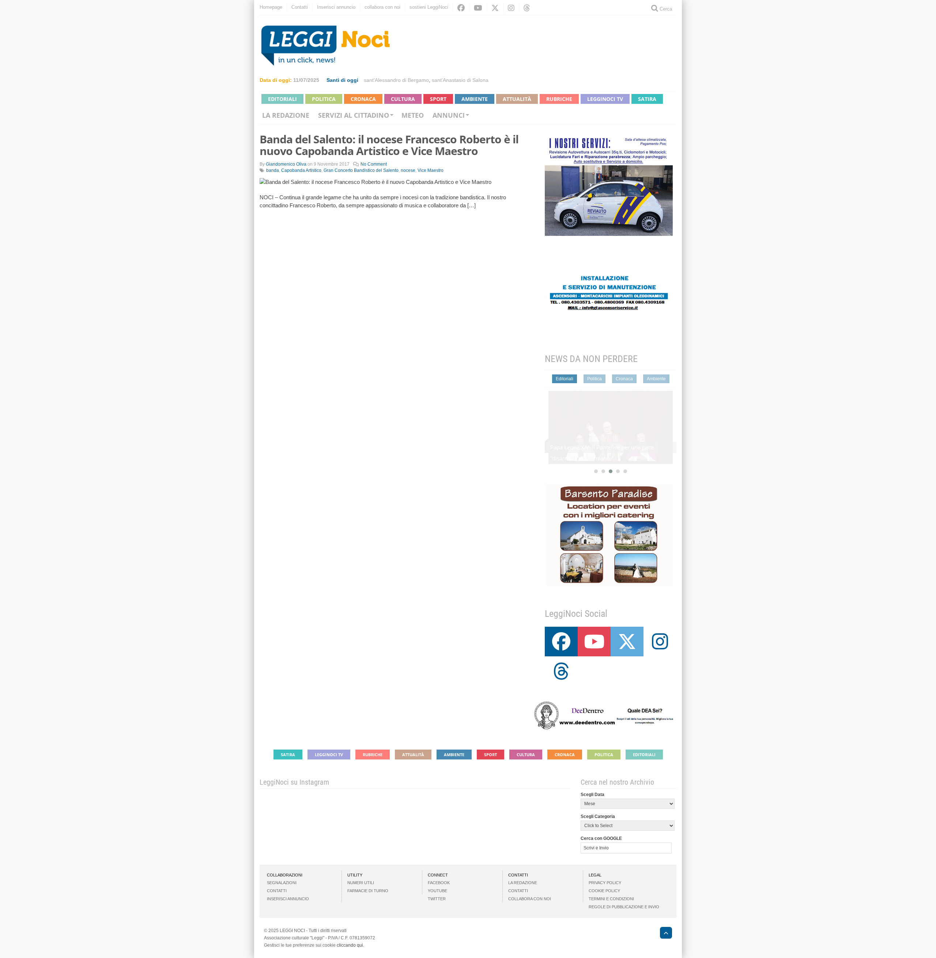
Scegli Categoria (598, 816)
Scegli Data (592, 794)
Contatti (299, 7)
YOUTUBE (437, 891)
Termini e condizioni (611, 899)
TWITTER (437, 899)
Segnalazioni (282, 882)
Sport (438, 98)
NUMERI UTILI (360, 882)
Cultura (403, 98)
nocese (408, 170)
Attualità (517, 98)
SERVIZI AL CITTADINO (353, 115)
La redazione (285, 115)
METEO (412, 115)
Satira (647, 98)
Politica (324, 98)
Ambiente (474, 98)
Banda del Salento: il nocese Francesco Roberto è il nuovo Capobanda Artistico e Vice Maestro (389, 145)
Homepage (271, 7)
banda (272, 170)
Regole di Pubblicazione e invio (624, 907)
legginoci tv (605, 98)
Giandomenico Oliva (286, 164)
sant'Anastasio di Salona (460, 80)
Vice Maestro (431, 170)
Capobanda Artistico (301, 170)
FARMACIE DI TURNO (367, 891)
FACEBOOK (439, 882)
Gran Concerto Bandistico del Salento (361, 170)
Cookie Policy (604, 891)
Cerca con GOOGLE (601, 838)
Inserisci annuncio (336, 7)
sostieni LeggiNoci (429, 7)
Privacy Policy (605, 882)
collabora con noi (382, 7)
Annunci (449, 115)
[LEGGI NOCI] (662, 933)
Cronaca (363, 98)
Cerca (665, 9)
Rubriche (559, 98)
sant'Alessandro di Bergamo (396, 80)
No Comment (374, 164)
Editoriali (282, 98)
